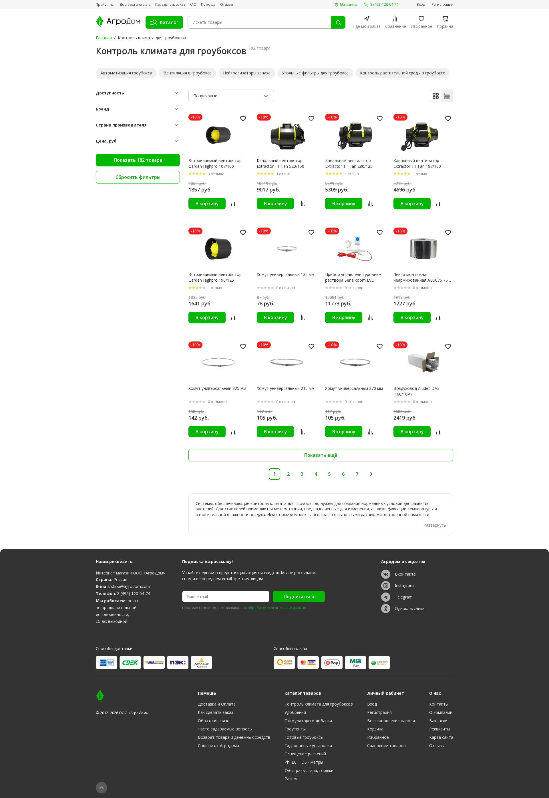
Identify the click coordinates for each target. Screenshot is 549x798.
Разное (292, 778)
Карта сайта (441, 737)
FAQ (193, 4)
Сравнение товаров (386, 745)
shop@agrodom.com (130, 586)
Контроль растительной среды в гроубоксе (402, 73)
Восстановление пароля (391, 720)
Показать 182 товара (138, 160)
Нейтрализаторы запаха (246, 73)
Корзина (375, 729)
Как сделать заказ (170, 4)
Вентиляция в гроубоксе (188, 73)
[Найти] (338, 22)
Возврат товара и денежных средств (234, 737)
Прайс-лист (105, 4)
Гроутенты (295, 729)
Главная (104, 37)
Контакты (438, 704)
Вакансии (438, 720)
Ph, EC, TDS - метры (304, 762)
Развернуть (434, 525)
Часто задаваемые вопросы (225, 729)
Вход (421, 4)
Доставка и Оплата (217, 704)
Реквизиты (439, 729)
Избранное (378, 737)
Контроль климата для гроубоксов (319, 704)
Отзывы (226, 4)
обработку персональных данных (277, 608)
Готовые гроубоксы (304, 737)
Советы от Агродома (218, 745)
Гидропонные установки (308, 745)
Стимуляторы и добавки (308, 720)
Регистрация (442, 4)
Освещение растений (305, 753)
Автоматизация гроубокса (126, 73)
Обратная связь (213, 720)
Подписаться (299, 596)
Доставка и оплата (135, 4)
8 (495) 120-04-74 (133, 593)
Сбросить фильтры (138, 177)
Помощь (208, 4)
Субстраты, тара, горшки (309, 770)
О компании (440, 712)
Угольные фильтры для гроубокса (315, 73)
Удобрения (295, 712)
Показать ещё (320, 455)
